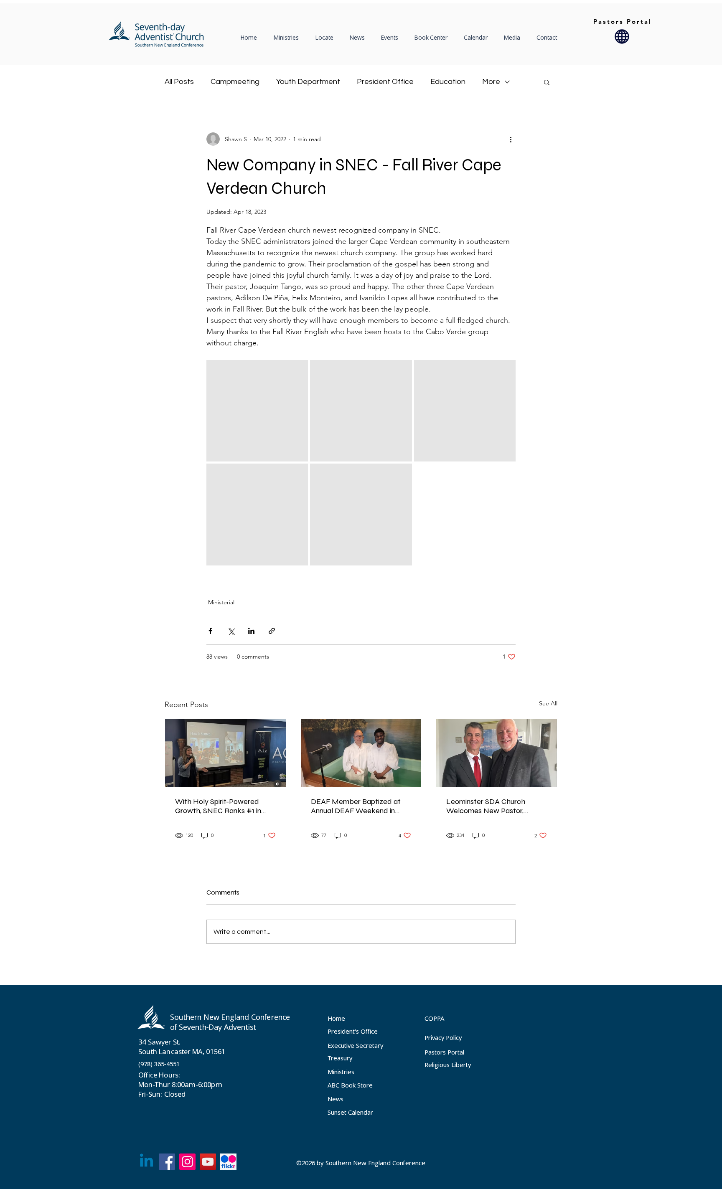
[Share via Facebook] (210, 631)
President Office (385, 82)
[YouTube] (208, 1162)
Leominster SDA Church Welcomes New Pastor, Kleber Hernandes (485, 806)
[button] (326, 37)
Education (447, 82)
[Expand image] (257, 410)
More (491, 82)
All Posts (179, 82)
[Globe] (621, 36)
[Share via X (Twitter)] (231, 631)
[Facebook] (167, 1162)
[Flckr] (228, 1162)
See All (548, 703)
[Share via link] (272, 631)
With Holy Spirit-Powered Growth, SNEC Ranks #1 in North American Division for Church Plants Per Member (219, 806)
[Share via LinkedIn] (251, 631)
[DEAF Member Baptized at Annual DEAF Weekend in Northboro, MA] (361, 753)
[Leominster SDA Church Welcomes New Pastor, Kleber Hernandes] (496, 753)
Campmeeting (235, 82)
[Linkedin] (146, 1162)
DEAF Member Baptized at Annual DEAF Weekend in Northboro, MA (356, 806)
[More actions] (511, 139)
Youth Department (308, 82)
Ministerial (221, 602)
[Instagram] (187, 1162)
